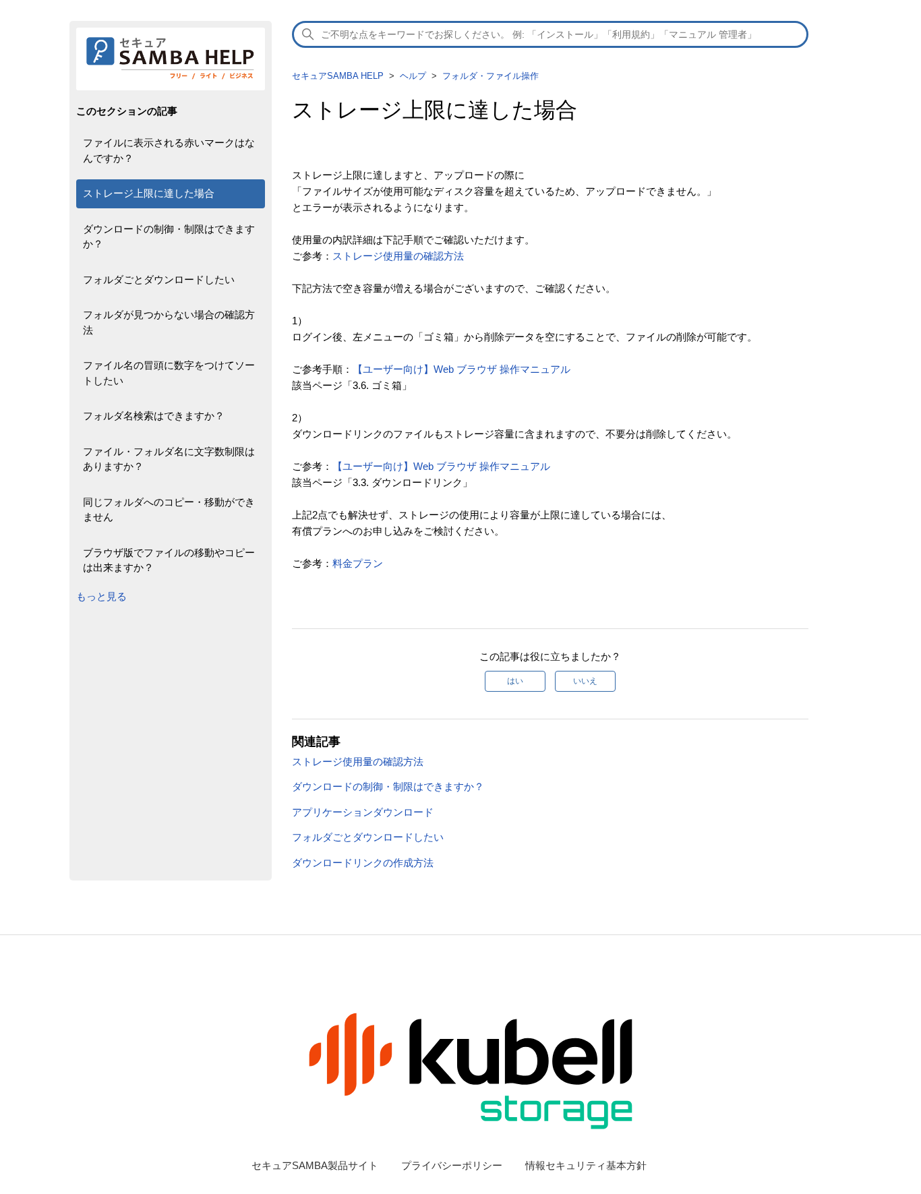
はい (515, 681)
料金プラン (357, 563)
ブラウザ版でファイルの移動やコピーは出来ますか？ (169, 560)
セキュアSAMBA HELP (338, 76)
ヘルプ (413, 76)
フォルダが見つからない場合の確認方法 (169, 322)
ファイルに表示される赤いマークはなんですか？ (169, 150)
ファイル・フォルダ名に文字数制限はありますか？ (169, 459)
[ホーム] (170, 79)
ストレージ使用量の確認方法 (398, 256)
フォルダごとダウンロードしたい (159, 279)
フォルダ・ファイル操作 (490, 76)
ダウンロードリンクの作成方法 (363, 862)
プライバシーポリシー (451, 1165)
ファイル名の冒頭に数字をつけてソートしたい (169, 372)
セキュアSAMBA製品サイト (314, 1165)
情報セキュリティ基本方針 (586, 1165)
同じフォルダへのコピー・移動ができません (169, 509)
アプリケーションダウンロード (363, 812)
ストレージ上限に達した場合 (148, 193)
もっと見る (101, 596)
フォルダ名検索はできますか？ (154, 415)
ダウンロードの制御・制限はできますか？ (169, 236)
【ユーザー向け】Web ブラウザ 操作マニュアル (461, 369)
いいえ (585, 681)
